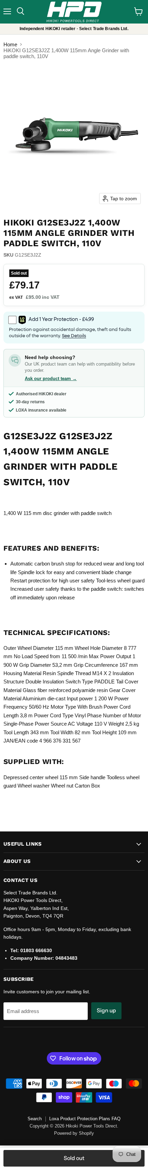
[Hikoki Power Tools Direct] (74, 11)
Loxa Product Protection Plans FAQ (84, 1118)
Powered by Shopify (74, 1133)
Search (35, 1118)
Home (10, 44)
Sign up (106, 1010)
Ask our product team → (51, 378)
